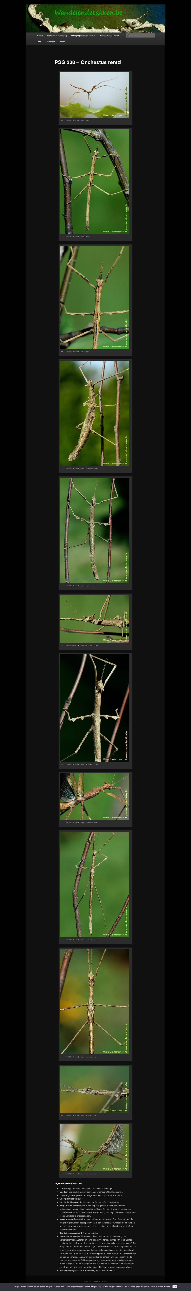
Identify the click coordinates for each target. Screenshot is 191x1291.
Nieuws (40, 35)
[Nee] (187, 1287)
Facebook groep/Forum (109, 35)
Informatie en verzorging (57, 35)
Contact (62, 41)
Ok (175, 1287)
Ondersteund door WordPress (95, 1281)
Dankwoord (50, 41)
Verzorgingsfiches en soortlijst (83, 35)
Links (39, 41)
